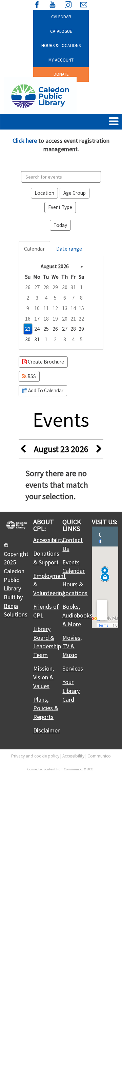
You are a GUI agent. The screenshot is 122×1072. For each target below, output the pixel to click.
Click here (25, 140)
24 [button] (37, 328)
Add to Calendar (45, 390)
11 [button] (46, 308)
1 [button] (81, 287)
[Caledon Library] (40, 95)
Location (44, 193)
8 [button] (81, 297)
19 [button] (55, 318)
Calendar (61, 17)
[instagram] (68, 3)
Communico (99, 756)
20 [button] (64, 318)
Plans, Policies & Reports (45, 708)
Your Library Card (71, 690)
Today (60, 225)
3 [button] (37, 297)
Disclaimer (46, 730)
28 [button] (46, 287)
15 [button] (81, 308)
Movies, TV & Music (72, 646)
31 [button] (73, 287)
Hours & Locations (61, 45)
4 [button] (46, 297)
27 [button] (37, 287)
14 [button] (73, 308)
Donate (61, 74)
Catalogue (61, 31)
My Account (61, 60)
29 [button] (55, 287)
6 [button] (64, 297)
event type (60, 207)
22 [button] (81, 318)
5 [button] (55, 297)
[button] (113, 122)
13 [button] (64, 308)
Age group (74, 193)
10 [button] (37, 308)
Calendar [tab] (34, 248)
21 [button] (73, 318)
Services (72, 668)
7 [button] (73, 297)
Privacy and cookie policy (35, 756)
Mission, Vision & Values (43, 677)
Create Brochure (45, 361)
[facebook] (36, 3)
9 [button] (27, 308)
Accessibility (48, 540)
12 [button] (55, 308)
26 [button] (27, 287)
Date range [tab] (69, 248)
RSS (31, 376)
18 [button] (46, 318)
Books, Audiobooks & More (77, 615)
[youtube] (52, 3)
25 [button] (46, 328)
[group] (61, 303)
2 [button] (27, 297)
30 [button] (64, 287)
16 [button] (27, 318)
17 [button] (37, 318)
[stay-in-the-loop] (83, 3)
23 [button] (27, 328)
